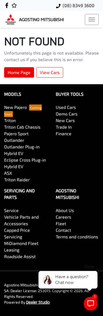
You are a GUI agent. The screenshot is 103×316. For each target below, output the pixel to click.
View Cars (50, 72)
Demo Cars (66, 113)
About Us (65, 210)
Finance (63, 133)
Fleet (61, 223)
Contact (63, 230)
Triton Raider (17, 179)
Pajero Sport (16, 133)
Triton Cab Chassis (22, 126)
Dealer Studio (38, 302)
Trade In (64, 126)
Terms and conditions (77, 236)
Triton (10, 120)
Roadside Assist (20, 256)
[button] (92, 19)
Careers (63, 216)
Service (11, 210)
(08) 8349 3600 (78, 5)
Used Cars (66, 107)
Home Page (19, 72)
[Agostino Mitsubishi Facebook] (8, 5)
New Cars (65, 120)
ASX (8, 173)
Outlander (14, 140)
